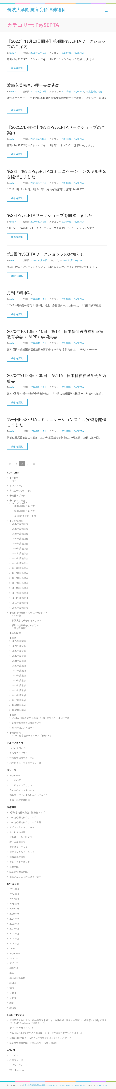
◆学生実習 (15, 633)
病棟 (11, 988)
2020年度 (66, 183)
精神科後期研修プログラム (25, 625)
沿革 (14, 480)
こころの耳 (15, 780)
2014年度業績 (19, 695)
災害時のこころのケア (23, 727)
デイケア (14, 963)
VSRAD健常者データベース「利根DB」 (32, 735)
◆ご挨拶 (14, 477)
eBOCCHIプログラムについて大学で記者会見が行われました (40, 1037)
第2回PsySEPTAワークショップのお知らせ (45, 254)
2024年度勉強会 (20, 533)
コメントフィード (18, 1065)
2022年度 (66, 52)
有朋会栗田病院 (17, 842)
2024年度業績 (19, 645)
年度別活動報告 (94, 91)
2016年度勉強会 (20, 573)
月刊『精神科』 (21, 292)
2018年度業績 (19, 675)
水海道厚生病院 (17, 857)
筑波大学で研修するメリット (26, 620)
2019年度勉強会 (20, 558)
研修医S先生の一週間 (25, 516)
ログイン (14, 1055)
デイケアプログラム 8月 (22, 1028)
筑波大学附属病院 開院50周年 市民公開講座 (34, 1042)
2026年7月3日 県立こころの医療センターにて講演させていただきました (46, 1033)
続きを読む (17, 68)
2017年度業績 (19, 680)
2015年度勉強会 (20, 578)
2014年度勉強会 (20, 588)
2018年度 (14, 904)
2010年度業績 (19, 700)
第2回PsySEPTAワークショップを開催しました (49, 215)
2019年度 (14, 908)
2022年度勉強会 (20, 543)
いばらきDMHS (17, 748)
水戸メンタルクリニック (21, 852)
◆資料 (12, 715)
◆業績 (12, 638)
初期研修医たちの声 (24, 511)
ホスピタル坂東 (17, 832)
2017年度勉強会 (20, 568)
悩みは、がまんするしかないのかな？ (28, 795)
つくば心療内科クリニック (23, 817)
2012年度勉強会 (20, 593)
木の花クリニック (18, 847)
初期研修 (14, 968)
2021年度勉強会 (20, 548)
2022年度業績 (19, 655)
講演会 (12, 1007)
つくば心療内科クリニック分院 (25, 822)
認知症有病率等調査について (26, 722)
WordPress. (102, 1085)
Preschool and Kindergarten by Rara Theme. (66, 1085)
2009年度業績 (19, 705)
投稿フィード (16, 1060)
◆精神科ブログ (17, 495)
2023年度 (14, 928)
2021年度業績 (19, 660)
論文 (11, 1002)
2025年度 (14, 938)
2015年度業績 (19, 690)
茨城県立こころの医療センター (25, 876)
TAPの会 (16, 615)
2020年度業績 (19, 665)
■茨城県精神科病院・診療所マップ (27, 812)
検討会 (12, 983)
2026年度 (14, 943)
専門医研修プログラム (20, 490)
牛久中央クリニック (19, 861)
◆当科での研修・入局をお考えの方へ (28, 612)
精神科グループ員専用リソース (25, 762)
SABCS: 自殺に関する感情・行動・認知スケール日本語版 (41, 717)
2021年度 (66, 91)
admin (13, 52)
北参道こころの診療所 (20, 837)
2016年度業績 (19, 685)
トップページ (16, 485)
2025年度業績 (19, 641)
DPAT (12, 948)
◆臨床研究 (15, 732)
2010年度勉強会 (20, 602)
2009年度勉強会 (20, 607)
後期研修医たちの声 (24, 506)
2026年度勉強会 (20, 523)
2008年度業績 (19, 710)
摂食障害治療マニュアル (21, 758)
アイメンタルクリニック (21, 827)
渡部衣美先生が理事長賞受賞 (33, 85)
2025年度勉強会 (20, 528)
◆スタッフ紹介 (17, 500)
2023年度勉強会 (20, 538)
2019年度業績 (19, 670)
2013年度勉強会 (20, 583)
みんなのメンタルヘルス (21, 790)
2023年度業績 (19, 650)
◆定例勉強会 (16, 521)
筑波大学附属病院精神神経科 (36, 9)
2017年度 (14, 899)
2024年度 (14, 933)
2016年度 (14, 894)
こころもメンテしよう (20, 785)
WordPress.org (16, 1070)
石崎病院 (14, 866)
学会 (11, 973)
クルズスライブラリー (20, 753)
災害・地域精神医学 (19, 800)
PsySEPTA (79, 52)
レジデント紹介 (20, 503)
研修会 (12, 992)
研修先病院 (20, 628)
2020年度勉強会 (20, 553)
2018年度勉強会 (20, 563)
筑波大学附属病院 (18, 871)
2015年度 (14, 889)
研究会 (12, 997)
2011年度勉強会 (20, 597)
